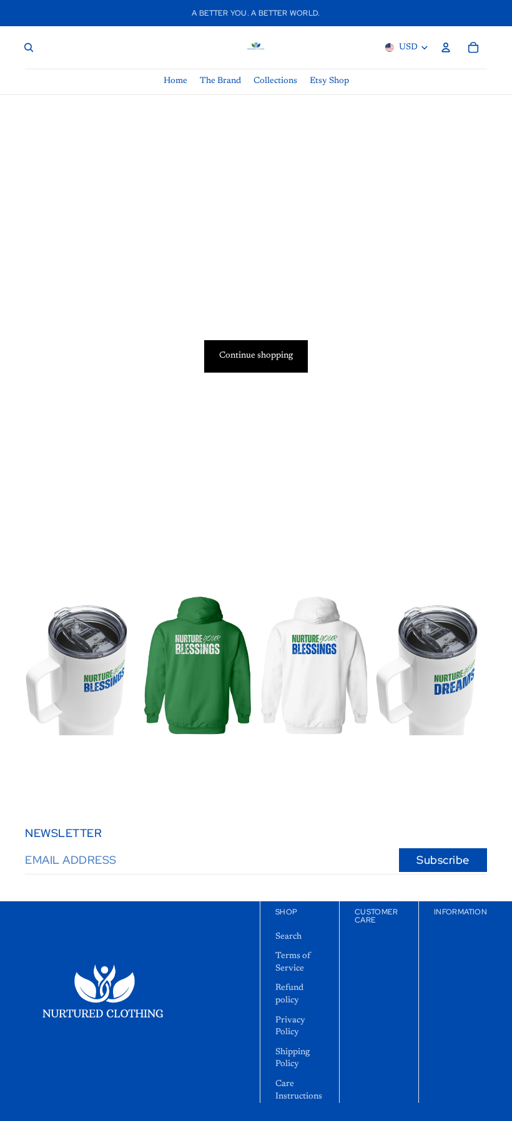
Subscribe (443, 860)
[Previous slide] (155, 665)
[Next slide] (240, 665)
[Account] (446, 47)
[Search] (28, 47)
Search (288, 936)
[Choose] (117, 716)
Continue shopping (256, 355)
